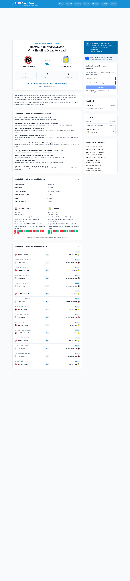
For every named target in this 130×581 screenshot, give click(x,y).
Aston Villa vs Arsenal (92, 160)
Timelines (113, 4)
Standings (95, 4)
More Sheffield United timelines (37, 83)
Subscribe (101, 87)
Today (61, 4)
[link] (47, 253)
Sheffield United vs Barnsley (94, 149)
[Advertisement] (65, 22)
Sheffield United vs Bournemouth (96, 157)
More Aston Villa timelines (58, 83)
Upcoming (78, 4)
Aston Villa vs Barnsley (93, 163)
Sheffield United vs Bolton (94, 155)
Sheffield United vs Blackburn (95, 152)
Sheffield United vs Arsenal (94, 147)
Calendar (86, 4)
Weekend (69, 4)
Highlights (105, 4)
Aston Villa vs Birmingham (94, 165)
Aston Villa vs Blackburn (93, 168)
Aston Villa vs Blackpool (93, 171)
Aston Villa (73, 255)
